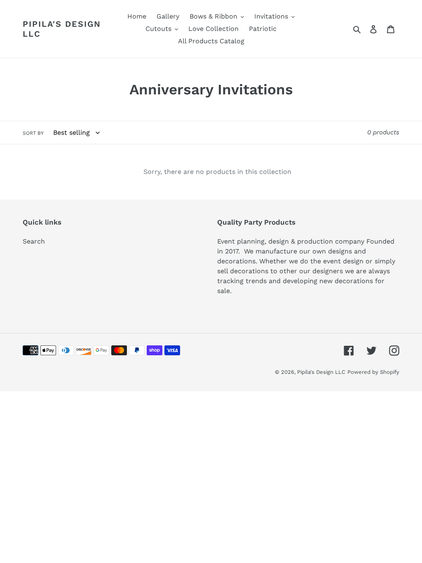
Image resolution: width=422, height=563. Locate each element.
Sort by (33, 133)
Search (34, 241)
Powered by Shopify (373, 372)
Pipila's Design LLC (62, 29)
